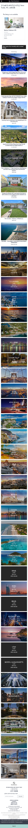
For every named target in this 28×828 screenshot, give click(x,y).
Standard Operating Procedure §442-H (14, 815)
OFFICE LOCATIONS (14, 800)
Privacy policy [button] (18, 822)
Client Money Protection (14, 818)
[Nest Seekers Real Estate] (14, 1)
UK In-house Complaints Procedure (14, 816)
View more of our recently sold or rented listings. (13, 47)
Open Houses (14, 256)
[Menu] (1, 1)
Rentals (14, 254)
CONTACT (14, 801)
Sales (14, 252)
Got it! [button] (14, 826)
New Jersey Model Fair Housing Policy (14, 817)
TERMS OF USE (14, 803)
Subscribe (20, 796)
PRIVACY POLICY (14, 804)
